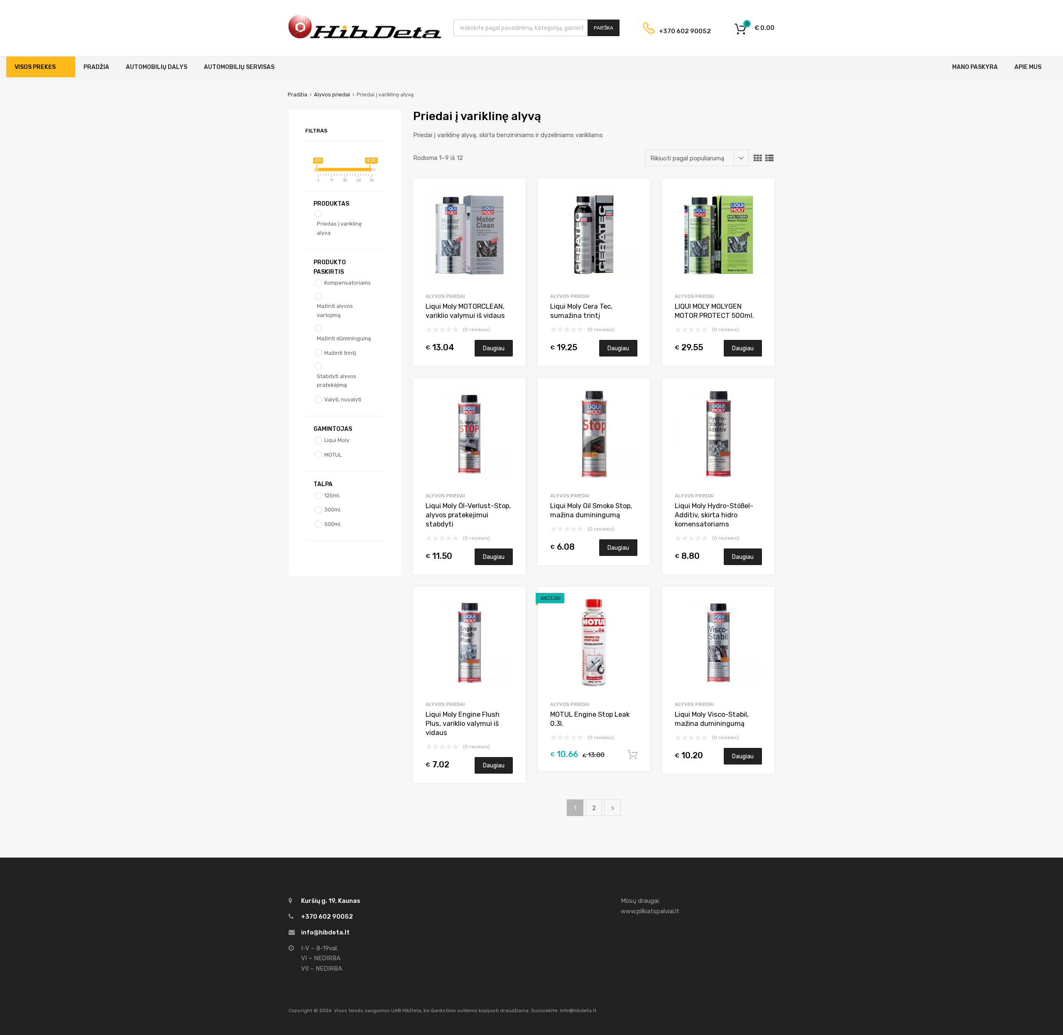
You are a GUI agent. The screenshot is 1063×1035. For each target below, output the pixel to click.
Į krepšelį (632, 755)
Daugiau (494, 348)
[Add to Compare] (512, 208)
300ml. (332, 509)
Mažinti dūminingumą (344, 338)
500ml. (332, 524)
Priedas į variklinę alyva (339, 228)
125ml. (332, 495)
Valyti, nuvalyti (342, 399)
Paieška (603, 28)
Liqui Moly (336, 440)
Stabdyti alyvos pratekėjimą (336, 380)
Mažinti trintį (340, 353)
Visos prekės (35, 67)
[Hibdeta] (365, 37)
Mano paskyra (975, 67)
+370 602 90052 (678, 31)
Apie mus (1027, 67)
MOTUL (333, 455)
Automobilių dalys (156, 67)
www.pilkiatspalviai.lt (650, 911)
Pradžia (96, 67)
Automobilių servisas (239, 67)
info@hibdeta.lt (325, 932)
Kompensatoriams (347, 283)
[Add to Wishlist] (512, 194)
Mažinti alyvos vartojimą (335, 310)
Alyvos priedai (332, 94)
